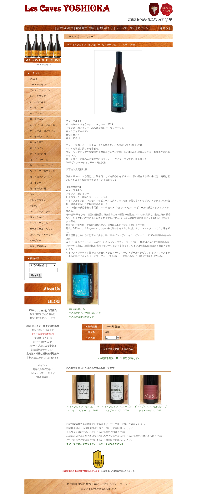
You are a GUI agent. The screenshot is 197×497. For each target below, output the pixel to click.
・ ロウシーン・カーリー (40, 234)
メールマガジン (125, 28)
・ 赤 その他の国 (36, 153)
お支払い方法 (65, 28)
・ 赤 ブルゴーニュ (37, 113)
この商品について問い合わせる (85, 313)
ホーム (70, 36)
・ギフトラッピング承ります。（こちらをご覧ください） (94, 443)
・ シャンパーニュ (36, 101)
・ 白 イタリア (35, 182)
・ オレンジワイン (36, 200)
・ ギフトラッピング (37, 217)
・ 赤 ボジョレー (36, 119)
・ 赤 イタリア (35, 142)
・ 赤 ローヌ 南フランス (41, 130)
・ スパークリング (36, 96)
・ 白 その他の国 (36, 188)
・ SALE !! (32, 78)
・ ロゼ (30, 194)
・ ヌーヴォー (34, 240)
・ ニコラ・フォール (37, 223)
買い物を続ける (77, 309)
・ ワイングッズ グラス (40, 211)
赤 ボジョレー (85, 36)
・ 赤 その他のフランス (40, 136)
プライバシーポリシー (116, 484)
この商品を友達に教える (81, 317)
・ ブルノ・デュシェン (38, 90)
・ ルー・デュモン (36, 84)
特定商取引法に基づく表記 (83, 484)
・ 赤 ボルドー (35, 107)
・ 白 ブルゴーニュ (37, 159)
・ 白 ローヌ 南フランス (41, 171)
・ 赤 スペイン (35, 148)
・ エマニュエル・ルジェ (40, 228)
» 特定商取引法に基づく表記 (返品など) (118, 358)
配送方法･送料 (85, 28)
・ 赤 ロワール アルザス (41, 125)
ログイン (143, 28)
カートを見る (160, 28)
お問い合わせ (105, 28)
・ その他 (32, 205)
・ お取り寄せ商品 (36, 246)
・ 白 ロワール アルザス (41, 165)
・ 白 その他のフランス (40, 177)
